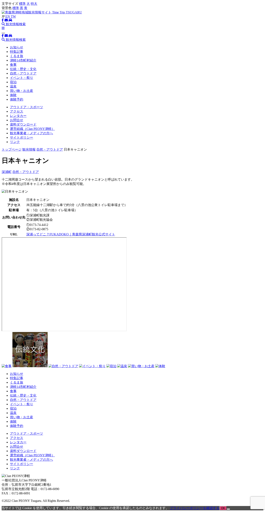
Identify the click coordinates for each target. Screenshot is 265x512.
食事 (13, 64)
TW (13, 16)
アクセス (16, 111)
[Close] (3, 33)
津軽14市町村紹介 (23, 60)
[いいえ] (228, 509)
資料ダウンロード (23, 124)
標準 (22, 3)
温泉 (13, 86)
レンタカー (18, 116)
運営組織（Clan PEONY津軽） (32, 129)
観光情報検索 (15, 24)
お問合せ (16, 120)
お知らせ (16, 47)
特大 (34, 3)
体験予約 (16, 99)
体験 (13, 95)
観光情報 (29, 149)
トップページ (12, 149)
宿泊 (13, 82)
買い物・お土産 (21, 90)
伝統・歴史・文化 (23, 69)
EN (7, 16)
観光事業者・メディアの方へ (31, 133)
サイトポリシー (21, 137)
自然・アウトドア (23, 73)
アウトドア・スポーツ (26, 107)
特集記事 (16, 51)
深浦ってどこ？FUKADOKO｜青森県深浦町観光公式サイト (70, 234)
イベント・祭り (21, 77)
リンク (15, 142)
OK (223, 508)
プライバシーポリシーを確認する (194, 508)
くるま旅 (16, 56)
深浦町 (7, 172)
